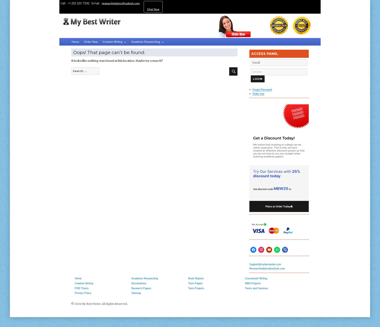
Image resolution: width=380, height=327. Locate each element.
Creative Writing (113, 41)
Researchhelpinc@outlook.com (267, 268)
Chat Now (153, 9)
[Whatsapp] (277, 250)
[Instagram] (261, 250)
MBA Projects (253, 283)
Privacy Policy (83, 293)
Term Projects (196, 288)
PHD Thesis (82, 288)
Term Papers (195, 283)
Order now (258, 93)
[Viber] (285, 250)
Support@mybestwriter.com (265, 264)
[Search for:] (89, 71)
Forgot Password (262, 89)
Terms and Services (256, 288)
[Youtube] (269, 250)
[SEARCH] (233, 71)
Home (75, 41)
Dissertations (138, 283)
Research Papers (141, 288)
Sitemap (136, 293)
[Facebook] (253, 250)
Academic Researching (145, 41)
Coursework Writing (256, 278)
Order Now (91, 41)
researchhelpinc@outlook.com (121, 3)
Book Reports (196, 278)
